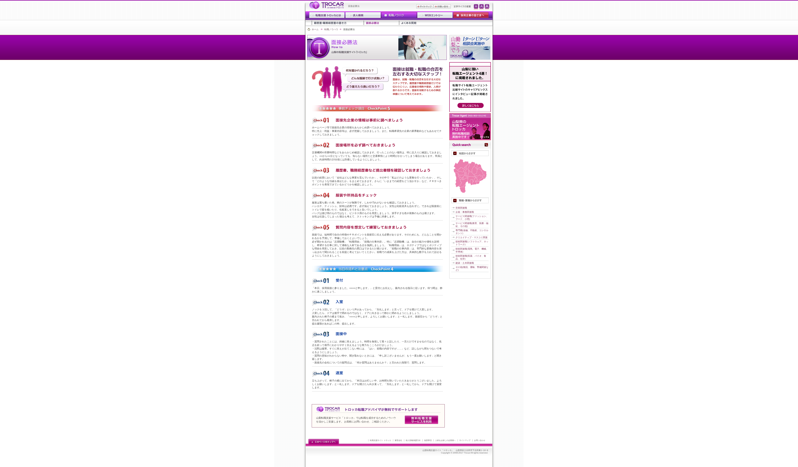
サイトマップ (464, 440)
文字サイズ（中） (481, 7)
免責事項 (428, 440)
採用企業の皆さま (471, 15)
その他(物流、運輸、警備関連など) (472, 268)
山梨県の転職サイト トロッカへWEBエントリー (435, 15)
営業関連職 (461, 208)
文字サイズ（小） (476, 7)
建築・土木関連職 (465, 263)
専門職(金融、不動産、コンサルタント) (472, 231)
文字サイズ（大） (487, 7)
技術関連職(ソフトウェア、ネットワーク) (472, 243)
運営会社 (398, 440)
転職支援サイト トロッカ (380, 440)
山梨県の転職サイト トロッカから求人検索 (363, 15)
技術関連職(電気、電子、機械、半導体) (472, 250)
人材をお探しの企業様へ (445, 440)
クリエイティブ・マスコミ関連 (472, 237)
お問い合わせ (479, 440)
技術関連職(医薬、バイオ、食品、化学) (471, 257)
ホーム (315, 29)
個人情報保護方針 (413, 440)
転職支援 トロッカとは (327, 15)
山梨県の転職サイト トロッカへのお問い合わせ (442, 7)
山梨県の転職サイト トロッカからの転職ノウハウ (399, 15)
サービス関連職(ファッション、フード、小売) (472, 217)
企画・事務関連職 (465, 212)
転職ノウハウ (331, 29)
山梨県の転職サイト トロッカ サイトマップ (424, 7)
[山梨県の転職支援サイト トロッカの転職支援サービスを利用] (421, 423)
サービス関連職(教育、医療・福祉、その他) (472, 224)
